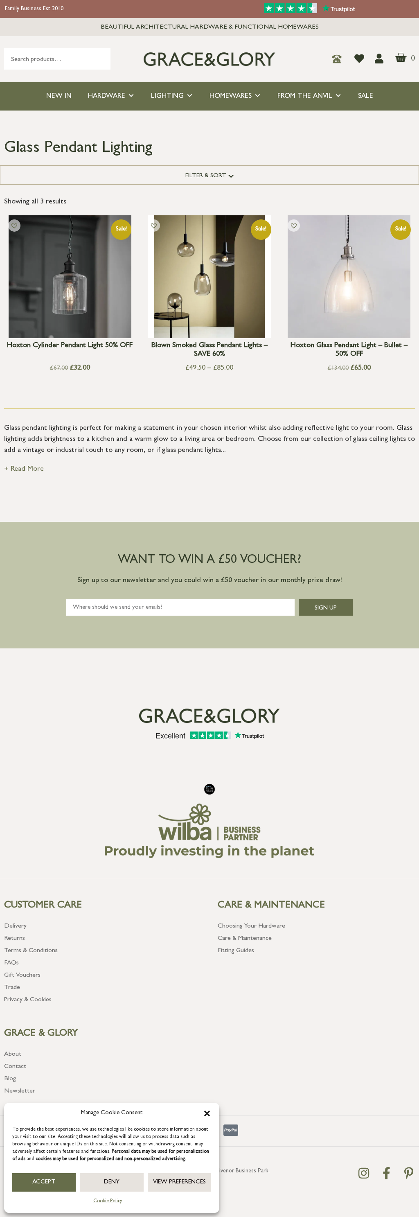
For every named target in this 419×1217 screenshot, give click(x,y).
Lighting (167, 96)
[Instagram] (364, 1173)
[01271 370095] (339, 59)
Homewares (231, 96)
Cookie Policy (107, 1201)
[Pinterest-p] (409, 1173)
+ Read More (24, 469)
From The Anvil (304, 96)
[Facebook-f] (386, 1173)
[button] (207, 1113)
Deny (111, 1182)
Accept (44, 1182)
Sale (365, 96)
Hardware (106, 96)
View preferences (179, 1182)
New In (59, 96)
